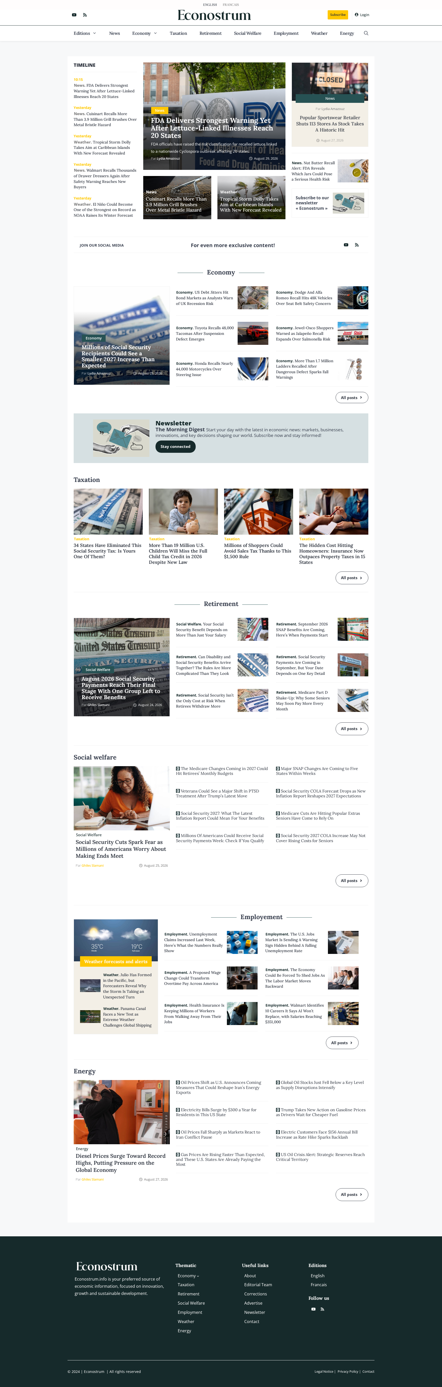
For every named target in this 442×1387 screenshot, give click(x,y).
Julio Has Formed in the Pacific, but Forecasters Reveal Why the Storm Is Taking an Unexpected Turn (127, 985)
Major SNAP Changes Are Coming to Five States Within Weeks (317, 771)
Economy (141, 33)
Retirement (211, 33)
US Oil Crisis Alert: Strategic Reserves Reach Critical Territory (320, 1157)
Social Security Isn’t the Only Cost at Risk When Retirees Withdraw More (205, 701)
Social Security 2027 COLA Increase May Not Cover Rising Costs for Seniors (321, 838)
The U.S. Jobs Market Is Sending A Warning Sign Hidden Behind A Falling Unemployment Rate (291, 942)
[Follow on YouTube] (74, 15)
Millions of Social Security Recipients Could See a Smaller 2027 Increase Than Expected (118, 356)
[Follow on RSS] (85, 15)
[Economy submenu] (198, 1275)
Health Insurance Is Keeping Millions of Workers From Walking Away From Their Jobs (194, 1013)
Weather (319, 33)
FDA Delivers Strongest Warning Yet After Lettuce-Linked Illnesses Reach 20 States (212, 128)
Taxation (178, 33)
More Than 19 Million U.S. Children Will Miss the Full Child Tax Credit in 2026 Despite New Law (178, 553)
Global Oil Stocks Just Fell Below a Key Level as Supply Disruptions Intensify (320, 1085)
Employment (286, 33)
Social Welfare (247, 33)
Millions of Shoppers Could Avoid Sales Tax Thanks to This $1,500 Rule (257, 550)
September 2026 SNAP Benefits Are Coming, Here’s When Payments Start (302, 629)
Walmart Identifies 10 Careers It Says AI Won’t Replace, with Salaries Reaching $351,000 (294, 1013)
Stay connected (176, 446)
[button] (366, 33)
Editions (82, 33)
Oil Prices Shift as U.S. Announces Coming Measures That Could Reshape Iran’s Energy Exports (218, 1087)
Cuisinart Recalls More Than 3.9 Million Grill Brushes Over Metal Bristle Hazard (176, 204)
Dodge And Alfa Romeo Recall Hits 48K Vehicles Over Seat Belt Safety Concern (304, 298)
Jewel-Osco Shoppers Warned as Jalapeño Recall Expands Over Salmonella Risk (305, 333)
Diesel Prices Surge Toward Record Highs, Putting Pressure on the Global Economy (121, 1162)
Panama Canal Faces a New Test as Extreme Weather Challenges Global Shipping (127, 1017)
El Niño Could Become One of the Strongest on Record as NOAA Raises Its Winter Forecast (105, 210)
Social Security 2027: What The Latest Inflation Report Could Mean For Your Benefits (220, 816)
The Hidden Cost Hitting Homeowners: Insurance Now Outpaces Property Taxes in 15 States (332, 553)
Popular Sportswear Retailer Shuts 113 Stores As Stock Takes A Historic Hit (330, 124)
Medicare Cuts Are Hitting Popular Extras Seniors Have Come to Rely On (318, 816)
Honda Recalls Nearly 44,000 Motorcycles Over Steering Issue (204, 369)
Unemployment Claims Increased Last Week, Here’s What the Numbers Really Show (193, 942)
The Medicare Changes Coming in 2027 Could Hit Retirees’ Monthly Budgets (222, 771)
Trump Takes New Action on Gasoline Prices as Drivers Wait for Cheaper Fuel (321, 1112)
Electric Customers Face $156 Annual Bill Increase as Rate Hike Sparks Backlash (317, 1134)
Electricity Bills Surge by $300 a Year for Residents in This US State (216, 1112)
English (210, 5)
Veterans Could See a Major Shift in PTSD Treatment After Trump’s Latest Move (217, 793)
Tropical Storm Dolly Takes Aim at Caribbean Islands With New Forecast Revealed (251, 204)
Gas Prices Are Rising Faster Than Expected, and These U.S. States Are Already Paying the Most (220, 1159)
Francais (231, 5)
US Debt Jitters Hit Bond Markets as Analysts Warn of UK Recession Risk (204, 298)
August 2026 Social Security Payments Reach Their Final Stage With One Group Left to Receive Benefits (121, 687)
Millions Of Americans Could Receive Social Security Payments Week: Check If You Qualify (220, 838)
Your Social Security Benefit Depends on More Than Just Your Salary (201, 629)
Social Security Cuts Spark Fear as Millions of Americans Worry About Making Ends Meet (121, 849)
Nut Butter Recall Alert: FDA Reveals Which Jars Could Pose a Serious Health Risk (313, 171)
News (114, 33)
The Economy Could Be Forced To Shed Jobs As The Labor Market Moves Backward (295, 978)
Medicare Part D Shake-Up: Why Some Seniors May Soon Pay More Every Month (303, 700)
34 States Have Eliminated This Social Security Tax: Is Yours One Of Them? (107, 550)
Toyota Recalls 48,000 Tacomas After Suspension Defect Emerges (205, 333)
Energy (347, 33)
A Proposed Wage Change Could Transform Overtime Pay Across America (192, 978)
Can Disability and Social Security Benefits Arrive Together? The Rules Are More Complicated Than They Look (203, 665)
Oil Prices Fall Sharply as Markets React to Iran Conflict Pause (218, 1134)
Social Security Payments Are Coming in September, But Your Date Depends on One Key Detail (300, 665)
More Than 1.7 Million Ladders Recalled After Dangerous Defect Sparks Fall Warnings (304, 369)
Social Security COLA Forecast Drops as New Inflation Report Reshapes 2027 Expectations (321, 793)
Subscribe (338, 14)
